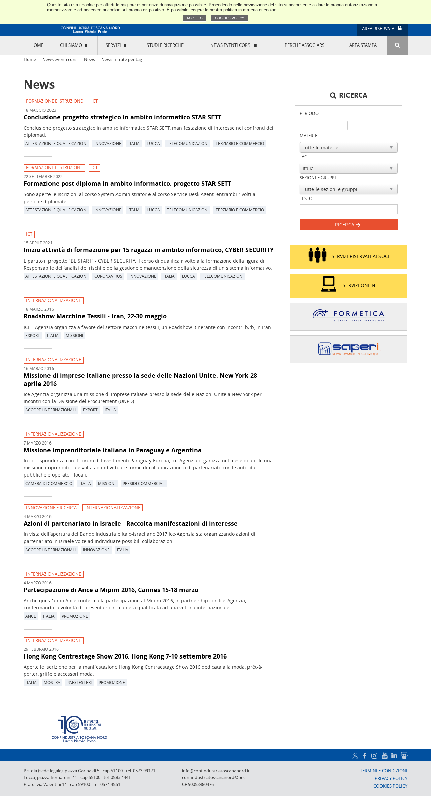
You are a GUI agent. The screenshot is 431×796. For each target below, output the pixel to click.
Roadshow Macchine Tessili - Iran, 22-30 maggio (95, 316)
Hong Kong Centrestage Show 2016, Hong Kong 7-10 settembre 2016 (125, 656)
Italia (134, 143)
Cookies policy (229, 18)
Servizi (113, 45)
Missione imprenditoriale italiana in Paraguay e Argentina (113, 450)
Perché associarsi (305, 45)
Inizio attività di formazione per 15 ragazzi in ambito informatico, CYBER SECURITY (149, 250)
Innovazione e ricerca (51, 508)
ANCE (30, 616)
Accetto (195, 18)
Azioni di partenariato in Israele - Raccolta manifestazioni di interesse (131, 523)
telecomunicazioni (187, 143)
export (32, 335)
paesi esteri (79, 682)
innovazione (107, 143)
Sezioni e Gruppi (318, 178)
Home (36, 45)
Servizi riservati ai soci (360, 256)
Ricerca (345, 224)
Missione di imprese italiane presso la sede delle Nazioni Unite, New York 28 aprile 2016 (140, 379)
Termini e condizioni (383, 771)
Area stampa (363, 45)
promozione (75, 616)
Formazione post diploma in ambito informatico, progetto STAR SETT (127, 183)
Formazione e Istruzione (54, 101)
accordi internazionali (50, 409)
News (89, 59)
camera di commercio (48, 483)
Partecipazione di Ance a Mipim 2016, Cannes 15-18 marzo (111, 590)
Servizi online (360, 285)
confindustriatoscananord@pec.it (215, 777)
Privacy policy (391, 779)
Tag (303, 157)
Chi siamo (71, 45)
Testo (306, 199)
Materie (308, 136)
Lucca (153, 143)
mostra (52, 682)
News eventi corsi (231, 45)
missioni (74, 335)
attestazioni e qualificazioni (56, 143)
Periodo (309, 113)
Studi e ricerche (165, 45)
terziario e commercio (240, 143)
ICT (94, 101)
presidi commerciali (144, 483)
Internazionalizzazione (53, 300)
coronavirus (108, 276)
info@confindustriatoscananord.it (216, 771)
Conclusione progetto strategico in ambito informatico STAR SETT (122, 117)
